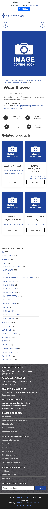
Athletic (6, 259)
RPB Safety (8, 318)
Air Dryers (8, 274)
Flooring (6, 337)
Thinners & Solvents (11, 462)
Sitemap (29, 505)
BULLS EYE (6, 326)
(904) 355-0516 (8, 384)
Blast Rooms (9, 289)
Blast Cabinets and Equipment (18, 277)
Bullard (7, 300)
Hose (5, 307)
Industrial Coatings (10, 440)
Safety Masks (8, 360)
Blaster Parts (18, 81)
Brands (5, 322)
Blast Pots (8, 285)
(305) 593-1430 (8, 395)
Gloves (5, 341)
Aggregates (7, 256)
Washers (19, 173)
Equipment (7, 330)
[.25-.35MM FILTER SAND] (42, 25)
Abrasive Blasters (12, 266)
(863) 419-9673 (34, 5)
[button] (45, 16)
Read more (12, 182)
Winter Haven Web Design (27, 503)
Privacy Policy (20, 505)
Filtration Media (10, 334)
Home (5, 81)
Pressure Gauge (10, 348)
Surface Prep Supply (22, 497)
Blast (11, 81)
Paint (4, 345)
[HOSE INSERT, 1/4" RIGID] (5, 25)
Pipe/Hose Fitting (11, 315)
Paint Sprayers (8, 455)
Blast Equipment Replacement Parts (29, 106)
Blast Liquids (10, 281)
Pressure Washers (10, 431)
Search (40, 488)
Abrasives (8, 270)
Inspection (8, 311)
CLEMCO (18, 108)
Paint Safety (7, 451)
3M (3, 252)
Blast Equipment (30, 81)
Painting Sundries (10, 459)
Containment (10, 303)
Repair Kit (6, 356)
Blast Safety (34, 224)
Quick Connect (9, 352)
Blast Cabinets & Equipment (14, 420)
